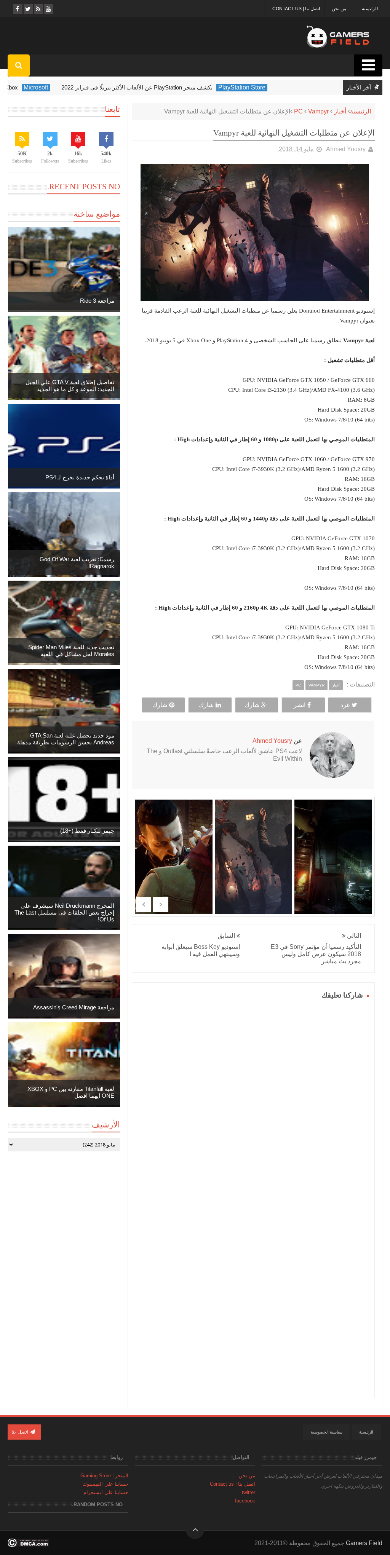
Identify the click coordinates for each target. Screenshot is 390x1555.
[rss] (38, 9)
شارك (252, 705)
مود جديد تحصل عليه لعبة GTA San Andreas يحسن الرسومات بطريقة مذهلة (65, 739)
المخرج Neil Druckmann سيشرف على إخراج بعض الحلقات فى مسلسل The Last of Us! (64, 912)
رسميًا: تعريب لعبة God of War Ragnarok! (77, 562)
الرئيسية (370, 8)
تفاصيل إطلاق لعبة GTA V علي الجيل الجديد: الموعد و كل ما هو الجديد (70, 385)
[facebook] (17, 9)
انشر (299, 705)
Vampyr (318, 111)
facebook (245, 1501)
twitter (248, 1492)
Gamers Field (364, 1543)
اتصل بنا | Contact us (296, 8)
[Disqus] (253, 1097)
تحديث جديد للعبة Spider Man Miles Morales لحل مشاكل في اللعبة (71, 650)
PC (298, 111)
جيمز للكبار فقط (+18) (87, 830)
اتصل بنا (20, 1432)
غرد (345, 705)
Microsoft (68, 87)
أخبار (340, 111)
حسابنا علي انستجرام (105, 1492)
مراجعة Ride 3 (97, 300)
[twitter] (27, 9)
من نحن (339, 8)
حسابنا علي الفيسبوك (105, 1484)
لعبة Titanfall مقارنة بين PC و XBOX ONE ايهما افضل (70, 1092)
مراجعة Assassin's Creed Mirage (73, 1007)
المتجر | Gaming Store (104, 1475)
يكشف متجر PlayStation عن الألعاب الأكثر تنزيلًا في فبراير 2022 (169, 87)
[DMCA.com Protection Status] (28, 1545)
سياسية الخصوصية (326, 1432)
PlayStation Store (274, 87)
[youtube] (48, 9)
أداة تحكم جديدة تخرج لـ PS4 (79, 477)
